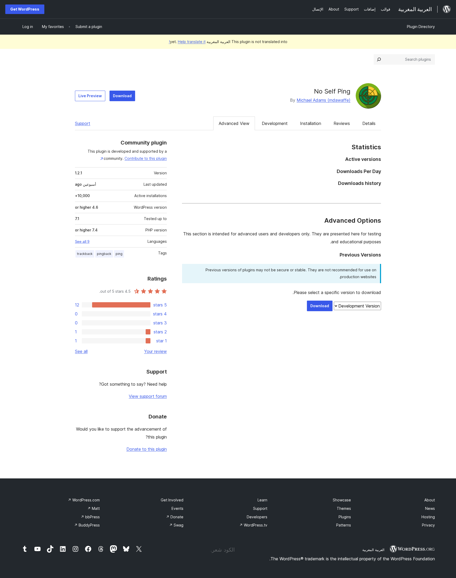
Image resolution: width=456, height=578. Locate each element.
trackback (85, 254)
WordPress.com (84, 500)
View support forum (148, 396)
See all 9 (82, 241)
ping (119, 254)
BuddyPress (87, 525)
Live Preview (90, 96)
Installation (310, 123)
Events (177, 508)
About (429, 500)
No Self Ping (332, 91)
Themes (344, 508)
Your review (155, 351)
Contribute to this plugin (146, 158)
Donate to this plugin (146, 449)
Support (82, 123)
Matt (93, 508)
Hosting (428, 517)
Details (369, 123)
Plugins (345, 517)
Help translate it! (187, 41)
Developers (257, 517)
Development (275, 123)
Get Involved (172, 500)
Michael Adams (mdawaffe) (323, 100)
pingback (104, 254)
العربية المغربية (373, 550)
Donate (174, 517)
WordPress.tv (253, 525)
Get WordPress (24, 9)
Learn (262, 500)
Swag (176, 525)
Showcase (342, 500)
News (430, 508)
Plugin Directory (421, 26)
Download (122, 96)
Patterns (343, 525)
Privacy (428, 525)
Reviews (342, 123)
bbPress (90, 517)
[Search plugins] (379, 59)
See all (81, 351)
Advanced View (234, 123)
